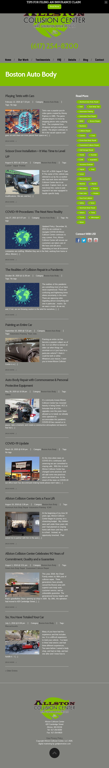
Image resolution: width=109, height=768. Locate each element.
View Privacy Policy (54, 738)
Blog (85, 59)
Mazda (94, 184)
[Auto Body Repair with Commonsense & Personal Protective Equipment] (22, 411)
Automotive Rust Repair (87, 116)
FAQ (59, 59)
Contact (99, 59)
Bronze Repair (95, 121)
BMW (81, 121)
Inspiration (93, 159)
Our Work (23, 59)
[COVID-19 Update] (22, 468)
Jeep (92, 169)
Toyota (81, 217)
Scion (92, 203)
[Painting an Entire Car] (22, 350)
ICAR (49, 507)
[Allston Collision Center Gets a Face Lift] (22, 524)
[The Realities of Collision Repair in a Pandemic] (22, 295)
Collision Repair (84, 131)
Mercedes (82, 188)
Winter (81, 222)
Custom (8, 166)
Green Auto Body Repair (15, 568)
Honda (81, 155)
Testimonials (43, 59)
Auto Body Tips (94, 107)
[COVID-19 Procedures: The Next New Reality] (22, 237)
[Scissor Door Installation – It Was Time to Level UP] (22, 182)
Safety (8, 394)
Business (82, 126)
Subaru (81, 212)
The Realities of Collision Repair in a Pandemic (34, 270)
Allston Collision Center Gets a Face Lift (30, 498)
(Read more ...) (10, 141)
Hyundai (93, 155)
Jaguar (15, 166)
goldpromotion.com (63, 744)
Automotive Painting (18, 334)
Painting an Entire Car (18, 325)
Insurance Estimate (86, 164)
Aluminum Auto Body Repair (16, 507)
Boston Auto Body (51, 102)
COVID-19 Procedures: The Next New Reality (33, 212)
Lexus (81, 174)
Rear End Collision (85, 198)
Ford (93, 135)
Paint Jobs (32, 334)
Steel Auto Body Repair (87, 208)
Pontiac (22, 166)
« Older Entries (11, 671)
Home (8, 59)
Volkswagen (95, 217)
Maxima (82, 184)
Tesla (93, 212)
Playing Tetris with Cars (19, 96)
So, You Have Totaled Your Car (24, 617)
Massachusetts (11, 626)
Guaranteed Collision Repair (37, 568)
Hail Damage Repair (86, 150)
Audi (80, 107)
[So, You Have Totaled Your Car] (22, 642)
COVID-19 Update (17, 443)
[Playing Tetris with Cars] (22, 121)
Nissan (95, 188)
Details (72, 59)
